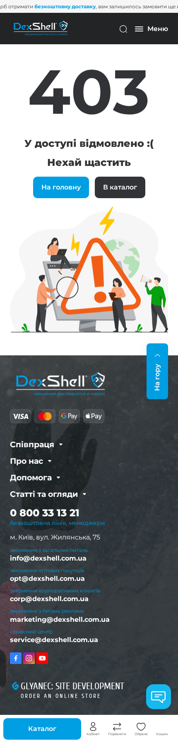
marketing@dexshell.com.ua (60, 619)
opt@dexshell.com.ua (47, 578)
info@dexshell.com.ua (48, 558)
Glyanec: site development (72, 686)
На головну (61, 187)
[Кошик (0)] (162, 727)
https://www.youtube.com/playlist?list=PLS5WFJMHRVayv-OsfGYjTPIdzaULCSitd (42, 658)
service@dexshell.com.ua (54, 640)
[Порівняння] (117, 727)
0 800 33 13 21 (44, 513)
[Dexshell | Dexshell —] (40, 28)
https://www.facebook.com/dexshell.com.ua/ (16, 658)
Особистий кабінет (93, 727)
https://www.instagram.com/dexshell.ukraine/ (29, 658)
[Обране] (141, 727)
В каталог (120, 187)
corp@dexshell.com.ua (49, 599)
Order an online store (61, 696)
